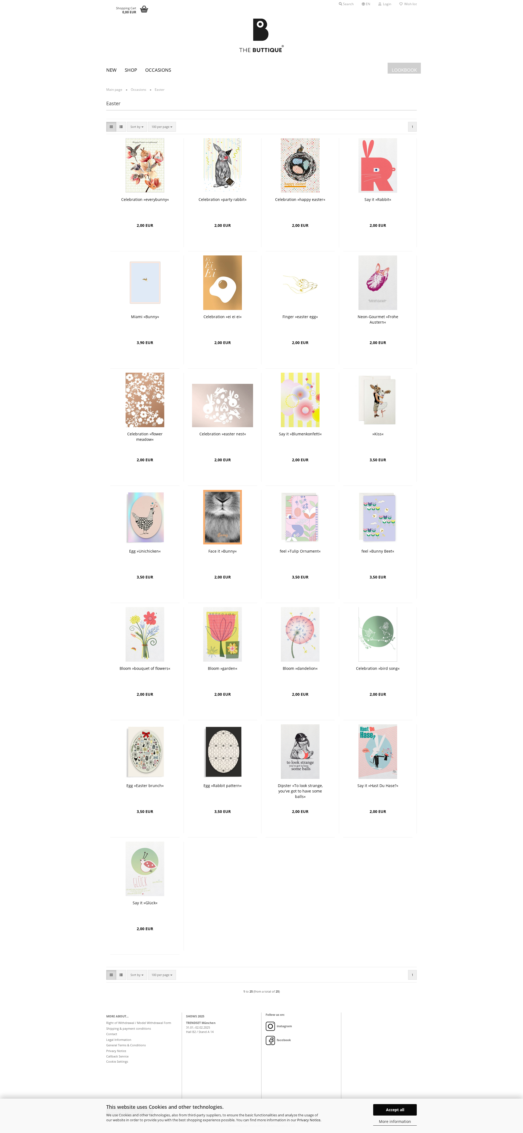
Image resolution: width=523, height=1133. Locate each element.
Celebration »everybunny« (145, 199)
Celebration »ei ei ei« (222, 316)
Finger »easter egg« (300, 316)
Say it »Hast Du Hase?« (377, 785)
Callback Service (117, 1056)
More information (395, 1121)
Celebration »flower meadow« (145, 436)
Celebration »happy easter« (300, 199)
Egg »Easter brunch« (145, 785)
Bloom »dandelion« (300, 668)
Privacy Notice (308, 1119)
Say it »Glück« (145, 902)
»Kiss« (378, 433)
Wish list (410, 4)
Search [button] (348, 4)
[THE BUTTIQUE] (261, 35)
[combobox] (137, 127)
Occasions (158, 70)
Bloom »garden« (222, 668)
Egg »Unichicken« (145, 551)
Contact (111, 1034)
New (111, 70)
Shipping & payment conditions (128, 1028)
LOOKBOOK (404, 70)
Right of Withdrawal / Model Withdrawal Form (138, 1023)
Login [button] (386, 4)
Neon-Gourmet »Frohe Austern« (378, 319)
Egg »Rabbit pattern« (222, 785)
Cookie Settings (117, 1061)
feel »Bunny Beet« (377, 551)
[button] (366, 4)
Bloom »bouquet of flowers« (145, 668)
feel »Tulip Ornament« (300, 551)
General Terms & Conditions (126, 1045)
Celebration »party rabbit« (223, 199)
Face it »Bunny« (222, 551)
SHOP (131, 70)
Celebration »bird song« (378, 668)
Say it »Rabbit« (377, 199)
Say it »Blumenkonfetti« (300, 433)
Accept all (395, 1109)
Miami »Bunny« (145, 316)
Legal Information (118, 1040)
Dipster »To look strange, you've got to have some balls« (300, 791)
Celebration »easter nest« (222, 433)
